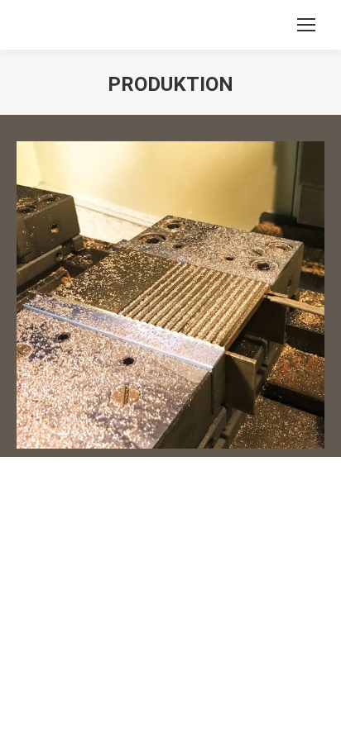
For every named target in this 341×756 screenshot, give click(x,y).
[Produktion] (170, 295)
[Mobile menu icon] (306, 25)
